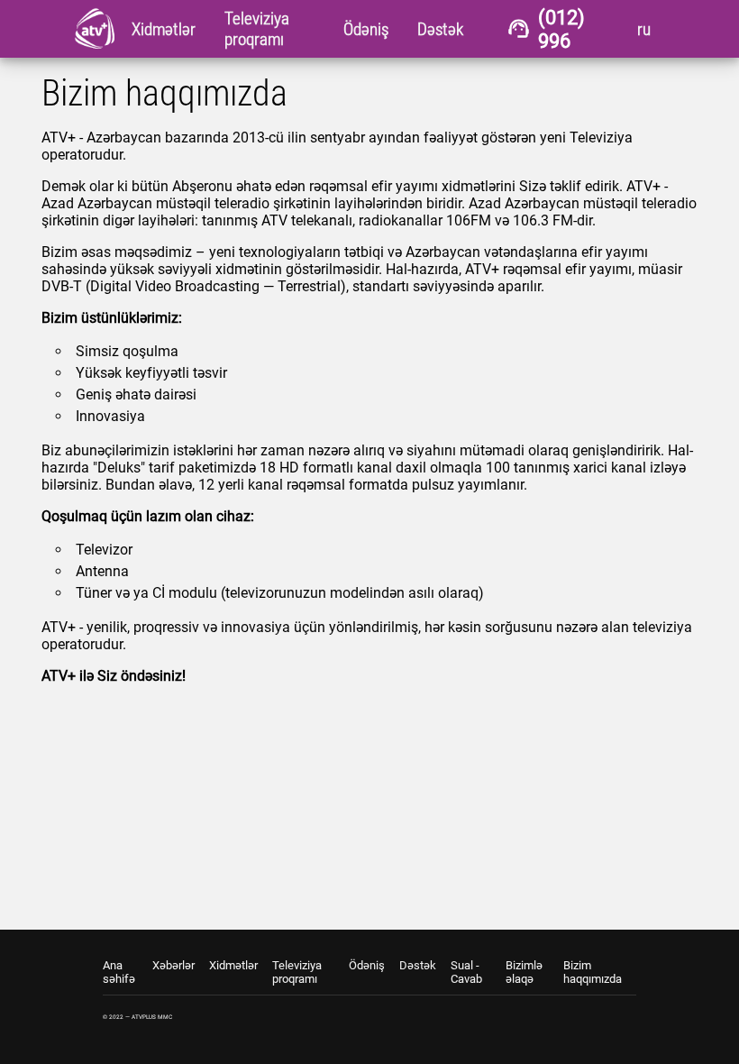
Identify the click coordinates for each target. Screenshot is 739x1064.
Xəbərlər (173, 965)
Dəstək (417, 965)
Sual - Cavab (466, 972)
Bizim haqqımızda (592, 972)
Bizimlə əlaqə (524, 972)
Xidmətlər (233, 965)
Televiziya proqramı (297, 972)
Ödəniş (367, 965)
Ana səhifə (119, 972)
